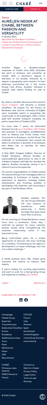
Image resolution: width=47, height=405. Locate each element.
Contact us (29, 364)
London (5, 44)
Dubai (16, 42)
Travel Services (9, 324)
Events (24, 42)
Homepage (7, 314)
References (7, 347)
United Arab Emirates (34, 338)
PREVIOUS (39, 283)
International (35, 42)
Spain (26, 328)
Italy (26, 321)
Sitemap (28, 381)
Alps (4, 39)
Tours (4, 341)
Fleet (4, 344)
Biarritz (10, 39)
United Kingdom (31, 334)
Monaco (21, 44)
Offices (29, 44)
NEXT (6, 283)
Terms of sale (30, 378)
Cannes (30, 39)
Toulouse (18, 47)
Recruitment (8, 358)
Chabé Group (8, 318)
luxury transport (10, 104)
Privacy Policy (30, 371)
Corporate (7, 42)
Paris (37, 44)
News (5, 17)
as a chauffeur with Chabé (32, 129)
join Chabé (32, 274)
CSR (4, 354)
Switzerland (7, 47)
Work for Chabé (31, 368)
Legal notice (30, 374)
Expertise (6, 321)
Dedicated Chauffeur (12, 328)
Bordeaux (20, 39)
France (27, 318)
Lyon (12, 44)
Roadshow (7, 334)
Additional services (11, 338)
